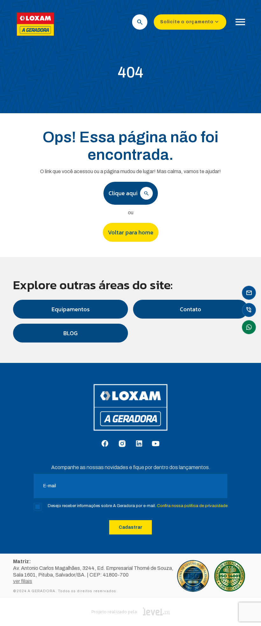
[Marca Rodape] (130, 410)
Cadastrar (130, 527)
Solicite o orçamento (190, 22)
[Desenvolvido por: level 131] (156, 612)
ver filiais (22, 581)
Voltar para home (130, 232)
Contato (190, 309)
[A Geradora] (35, 37)
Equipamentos (71, 309)
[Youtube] (155, 444)
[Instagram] (122, 444)
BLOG (70, 333)
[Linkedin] (139, 444)
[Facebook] (105, 444)
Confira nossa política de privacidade (192, 506)
